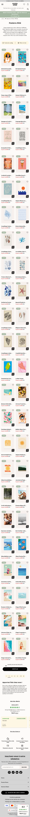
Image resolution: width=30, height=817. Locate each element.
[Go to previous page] (6, 676)
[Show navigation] (2, 4)
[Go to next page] (23, 676)
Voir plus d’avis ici (15, 731)
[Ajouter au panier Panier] (13, 64)
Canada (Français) (15, 810)
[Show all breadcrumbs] (3, 18)
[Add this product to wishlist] (13, 49)
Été (17, 18)
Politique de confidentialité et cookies (15, 801)
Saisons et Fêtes (10, 18)
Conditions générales (15, 797)
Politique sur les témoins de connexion (15, 799)
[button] (23, 810)
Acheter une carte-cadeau (16, 792)
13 (20, 676)
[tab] (24, 4)
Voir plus (15, 669)
